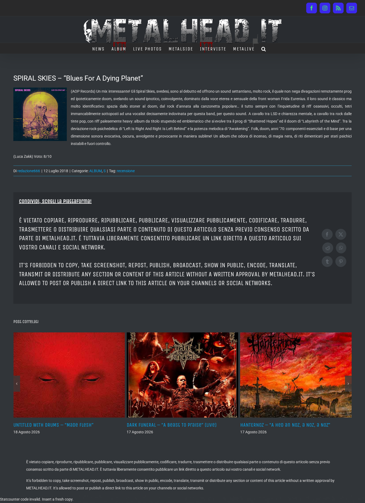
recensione (126, 171)
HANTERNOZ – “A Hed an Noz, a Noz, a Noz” (252, 425)
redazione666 (28, 171)
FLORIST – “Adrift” (339, 425)
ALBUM (95, 171)
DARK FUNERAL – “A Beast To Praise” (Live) (138, 425)
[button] (263, 48)
